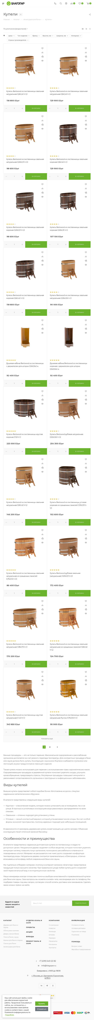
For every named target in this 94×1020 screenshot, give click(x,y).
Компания (54, 920)
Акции (29, 932)
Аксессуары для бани (11, 947)
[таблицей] (89, 29)
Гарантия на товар (79, 931)
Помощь (76, 942)
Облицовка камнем (11, 930)
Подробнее (9, 1015)
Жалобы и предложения (81, 949)
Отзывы (52, 935)
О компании (53, 925)
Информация (78, 920)
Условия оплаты (78, 925)
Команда (52, 931)
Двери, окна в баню (11, 934)
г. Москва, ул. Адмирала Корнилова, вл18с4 (48, 977)
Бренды (30, 936)
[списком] (86, 29)
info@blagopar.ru (48, 966)
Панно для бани (9, 943)
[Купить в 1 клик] (42, 56)
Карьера (52, 938)
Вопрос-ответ (77, 946)
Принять (41, 1004)
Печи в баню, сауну (10, 937)
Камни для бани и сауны (12, 940)
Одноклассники (52, 985)
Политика (75, 935)
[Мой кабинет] (66, 4)
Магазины (53, 944)
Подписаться (80, 903)
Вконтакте (41, 985)
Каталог (7, 920)
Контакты (52, 948)
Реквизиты (53, 941)
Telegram (47, 985)
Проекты (30, 927)
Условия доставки (78, 928)
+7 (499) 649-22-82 (47, 961)
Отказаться (41, 1009)
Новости (52, 928)
